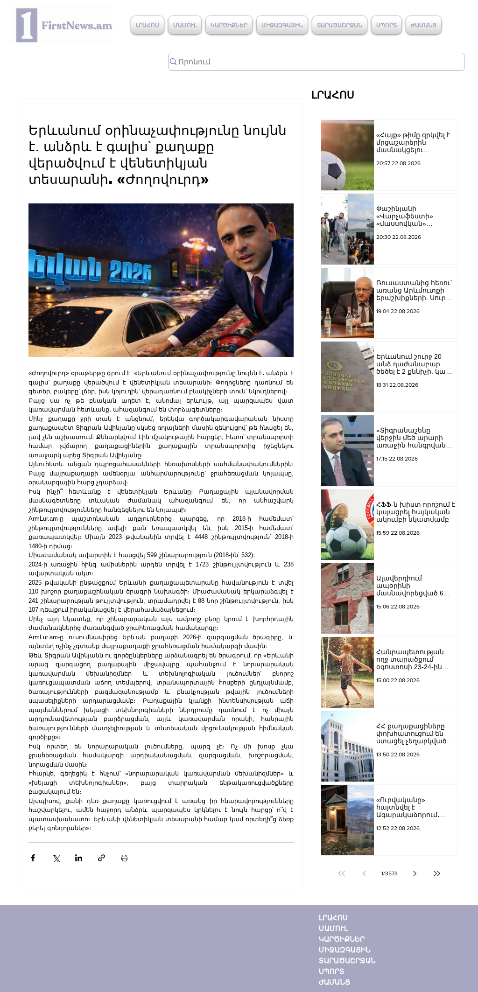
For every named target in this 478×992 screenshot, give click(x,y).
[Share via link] (101, 857)
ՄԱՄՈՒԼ (333, 928)
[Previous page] (364, 873)
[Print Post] (124, 857)
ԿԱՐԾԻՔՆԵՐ (342, 939)
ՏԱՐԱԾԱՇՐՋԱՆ (347, 960)
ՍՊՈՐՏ (331, 971)
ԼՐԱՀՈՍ (333, 918)
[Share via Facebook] (32, 857)
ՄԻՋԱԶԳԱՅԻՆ (345, 950)
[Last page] (437, 873)
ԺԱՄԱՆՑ (334, 982)
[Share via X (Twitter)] (55, 857)
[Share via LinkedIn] (78, 857)
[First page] (341, 873)
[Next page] (414, 873)
